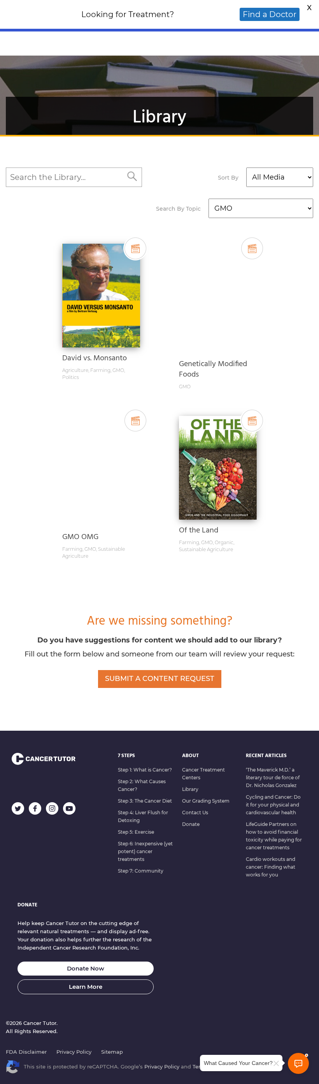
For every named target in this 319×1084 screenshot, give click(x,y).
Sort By (228, 177)
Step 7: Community (140, 871)
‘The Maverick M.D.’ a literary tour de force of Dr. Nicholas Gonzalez (273, 777)
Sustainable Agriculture (206, 549)
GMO (118, 370)
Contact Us (195, 812)
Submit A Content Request (159, 678)
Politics (70, 377)
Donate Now (85, 968)
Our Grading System (206, 801)
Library (190, 789)
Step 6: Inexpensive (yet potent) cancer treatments (145, 851)
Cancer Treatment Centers (203, 773)
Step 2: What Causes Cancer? (142, 785)
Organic (224, 542)
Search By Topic (178, 208)
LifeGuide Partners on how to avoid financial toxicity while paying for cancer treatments (274, 835)
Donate (191, 824)
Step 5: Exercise (136, 832)
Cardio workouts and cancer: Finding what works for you (270, 867)
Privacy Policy (73, 1052)
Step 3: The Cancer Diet (145, 801)
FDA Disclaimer (26, 1052)
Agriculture (75, 370)
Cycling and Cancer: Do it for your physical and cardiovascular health (273, 804)
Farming (100, 370)
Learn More (85, 986)
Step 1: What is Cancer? (145, 770)
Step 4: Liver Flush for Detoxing (143, 816)
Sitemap (112, 1052)
